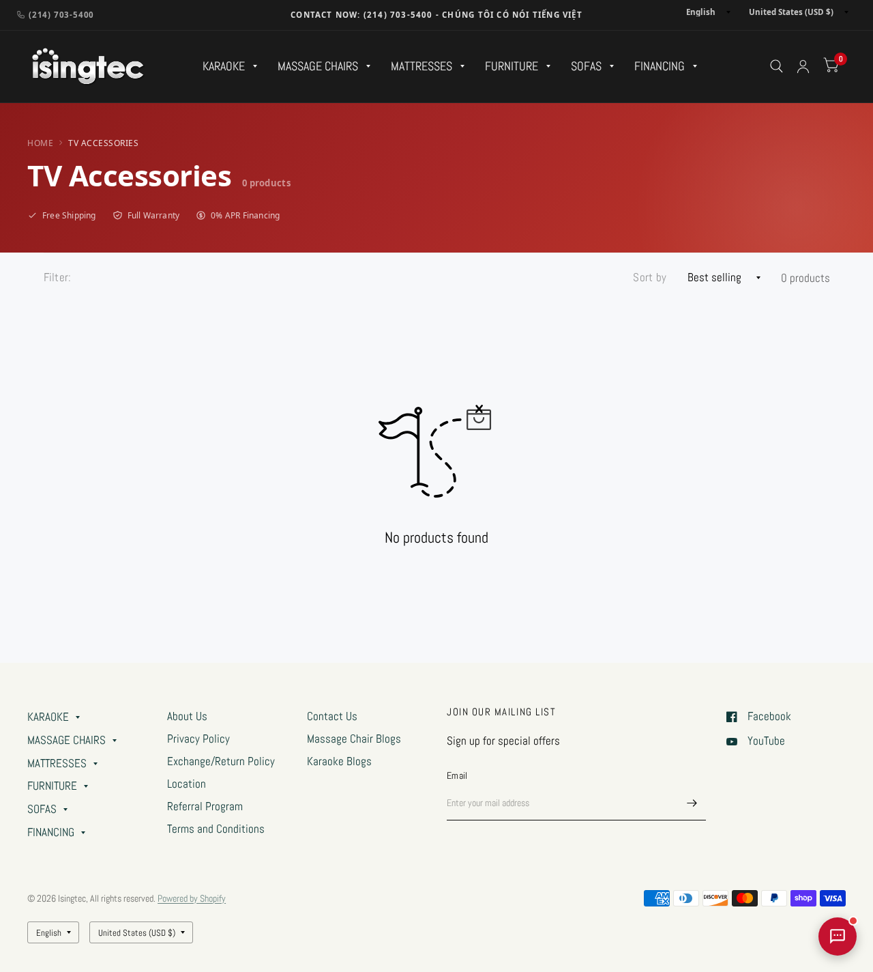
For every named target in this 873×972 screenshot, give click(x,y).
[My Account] (803, 66)
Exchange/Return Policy (221, 761)
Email (457, 775)
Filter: (58, 277)
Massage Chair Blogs (354, 739)
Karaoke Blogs (339, 761)
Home (40, 143)
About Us (187, 716)
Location (186, 784)
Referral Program (205, 806)
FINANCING (659, 66)
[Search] (776, 66)
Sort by (649, 277)
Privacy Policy (198, 739)
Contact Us (332, 716)
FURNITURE (511, 66)
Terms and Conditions (216, 829)
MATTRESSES (421, 66)
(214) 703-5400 (61, 15)
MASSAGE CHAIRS (318, 66)
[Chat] (837, 936)
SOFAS (586, 66)
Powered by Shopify (192, 898)
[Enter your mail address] (692, 802)
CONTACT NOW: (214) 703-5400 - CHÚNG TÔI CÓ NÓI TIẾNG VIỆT (436, 15)
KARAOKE (224, 66)
